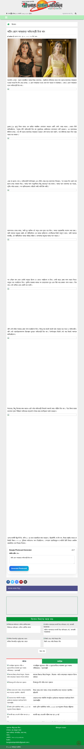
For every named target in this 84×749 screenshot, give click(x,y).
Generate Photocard (19, 568)
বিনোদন (14, 24)
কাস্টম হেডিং (14, 553)
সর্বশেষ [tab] (24, 661)
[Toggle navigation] (6, 17)
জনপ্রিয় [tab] (59, 661)
